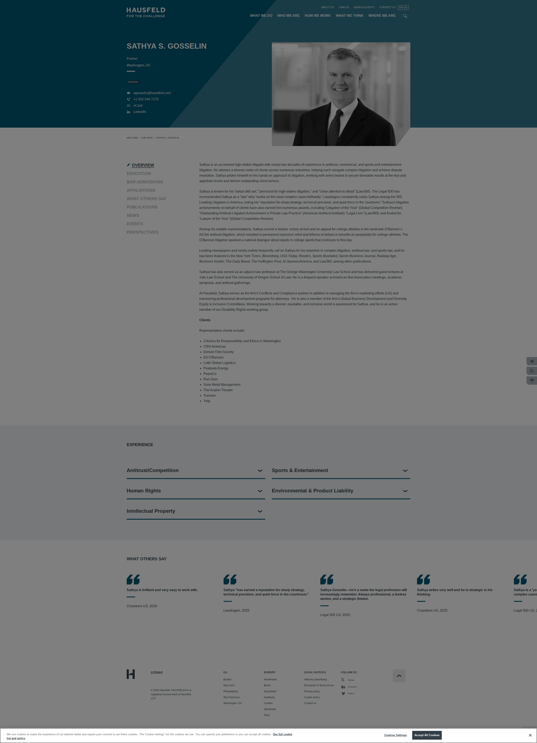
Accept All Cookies (426, 735)
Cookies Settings (395, 735)
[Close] (530, 735)
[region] (268, 735)
